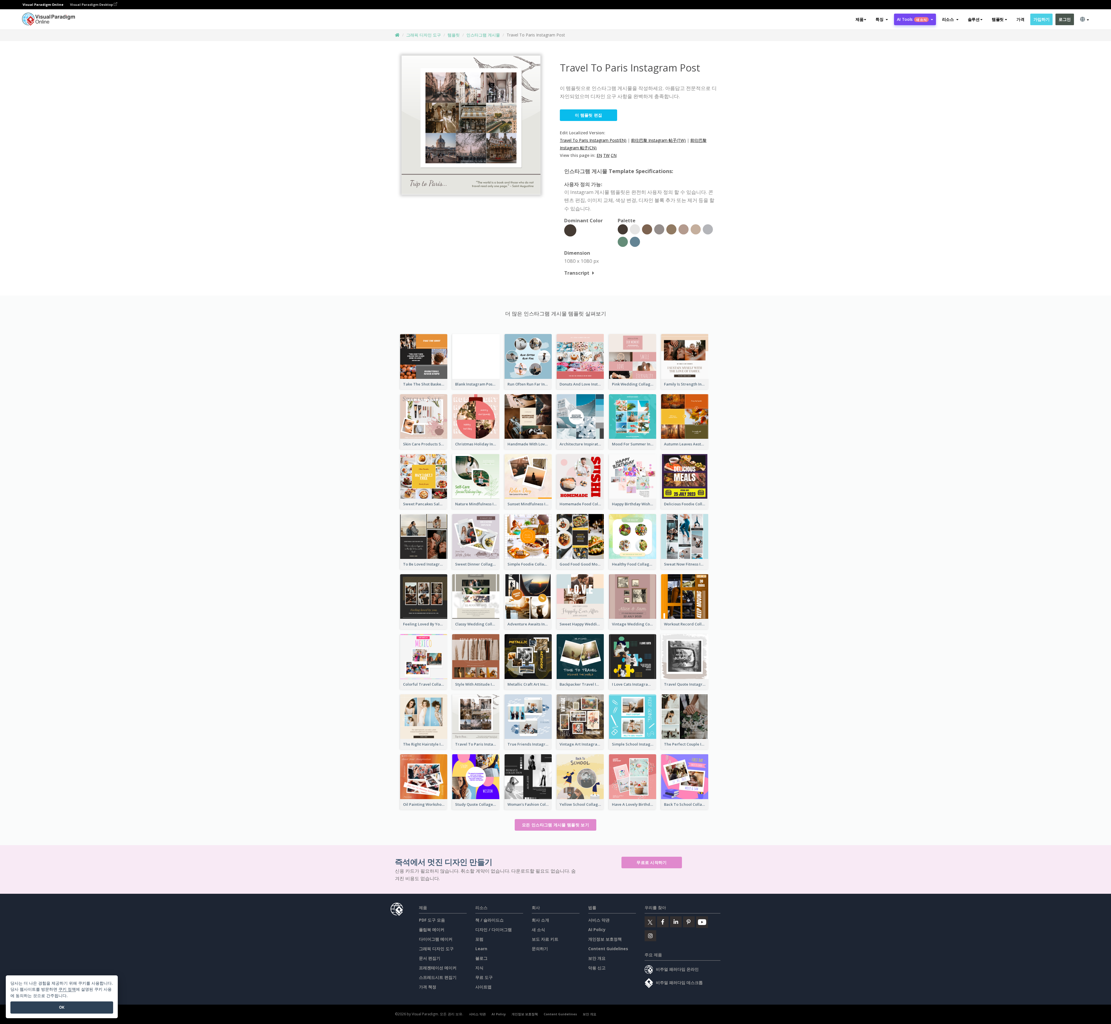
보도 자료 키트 (545, 939)
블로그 (481, 958)
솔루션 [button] (974, 19)
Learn (481, 948)
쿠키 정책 (67, 989)
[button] (881, 19)
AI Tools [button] (911, 19)
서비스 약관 (599, 920)
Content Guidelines (608, 948)
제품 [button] (859, 19)
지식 (479, 967)
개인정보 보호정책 (605, 939)
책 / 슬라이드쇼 (489, 920)
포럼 (479, 939)
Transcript (576, 272)
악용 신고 (597, 967)
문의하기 (540, 948)
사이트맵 (483, 987)
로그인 (1064, 19)
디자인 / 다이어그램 (493, 929)
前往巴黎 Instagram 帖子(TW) (658, 140)
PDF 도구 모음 (432, 920)
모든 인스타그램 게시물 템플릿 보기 (555, 824)
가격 (1020, 19)
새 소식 (538, 929)
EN (599, 155)
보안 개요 (597, 958)
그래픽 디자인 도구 (423, 35)
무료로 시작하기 (652, 862)
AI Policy (597, 929)
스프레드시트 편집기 (438, 977)
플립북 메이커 (431, 929)
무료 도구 (484, 977)
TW (606, 155)
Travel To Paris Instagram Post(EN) (593, 140)
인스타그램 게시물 (483, 35)
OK (62, 1007)
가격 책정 (427, 987)
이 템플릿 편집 (588, 115)
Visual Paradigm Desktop (92, 4)
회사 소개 (540, 920)
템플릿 (454, 35)
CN (614, 155)
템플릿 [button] (998, 19)
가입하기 (1041, 19)
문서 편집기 (429, 958)
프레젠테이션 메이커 (438, 967)
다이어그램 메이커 (436, 939)
